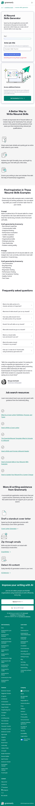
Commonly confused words (26, 671)
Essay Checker (5, 707)
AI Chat (3, 715)
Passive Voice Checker (4, 769)
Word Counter (5, 723)
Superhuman (26, 691)
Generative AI (24, 651)
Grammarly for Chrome (5, 646)
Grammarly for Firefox (5, 654)
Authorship (4, 745)
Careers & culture (25, 703)
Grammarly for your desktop (6, 631)
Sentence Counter (6, 731)
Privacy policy (24, 717)
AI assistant (23, 646)
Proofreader (4, 773)
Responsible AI (24, 700)
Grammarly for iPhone (5, 674)
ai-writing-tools (9, 7)
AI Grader (3, 751)
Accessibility (24, 733)
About (22, 693)
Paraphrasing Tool (5, 710)
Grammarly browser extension (6, 642)
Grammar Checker (6, 691)
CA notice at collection (24, 727)
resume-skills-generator (21, 7)
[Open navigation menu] (32, 2)
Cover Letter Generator (9, 529)
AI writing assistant (25, 654)
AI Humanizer (4, 701)
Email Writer (5, 552)
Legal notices (24, 736)
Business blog (24, 667)
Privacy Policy (21, 615)
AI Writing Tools (5, 718)
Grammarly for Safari (5, 650)
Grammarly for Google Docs (5, 665)
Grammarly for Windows (5, 635)
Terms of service (25, 719)
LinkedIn (5, 795)
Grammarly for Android (5, 681)
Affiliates (23, 709)
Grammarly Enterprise (23, 638)
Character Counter (6, 726)
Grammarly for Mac (6, 639)
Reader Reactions (5, 753)
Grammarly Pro (24, 630)
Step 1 (5, 36)
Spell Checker (4, 759)
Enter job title (9, 43)
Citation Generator (6, 704)
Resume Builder (5, 756)
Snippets (3, 737)
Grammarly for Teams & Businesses (26, 634)
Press (22, 706)
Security (23, 730)
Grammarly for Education (24, 642)
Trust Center (24, 714)
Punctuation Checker (4, 765)
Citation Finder (5, 748)
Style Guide (4, 734)
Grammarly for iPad (6, 677)
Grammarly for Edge (6, 658)
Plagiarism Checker (6, 693)
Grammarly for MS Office (5, 661)
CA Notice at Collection (24, 616)
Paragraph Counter (6, 729)
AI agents (3, 696)
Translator (3, 712)
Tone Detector (5, 721)
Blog (22, 659)
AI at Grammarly (25, 648)
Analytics (3, 740)
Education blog (24, 665)
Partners (23, 711)
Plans (22, 628)
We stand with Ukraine (24, 697)
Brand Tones (4, 742)
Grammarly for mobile (5, 670)
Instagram (5, 790)
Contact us (4, 784)
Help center (4, 782)
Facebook (5, 787)
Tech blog (23, 662)
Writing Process (25, 656)
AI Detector (5, 573)
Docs (2, 628)
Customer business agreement (25, 723)
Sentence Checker (6, 762)
